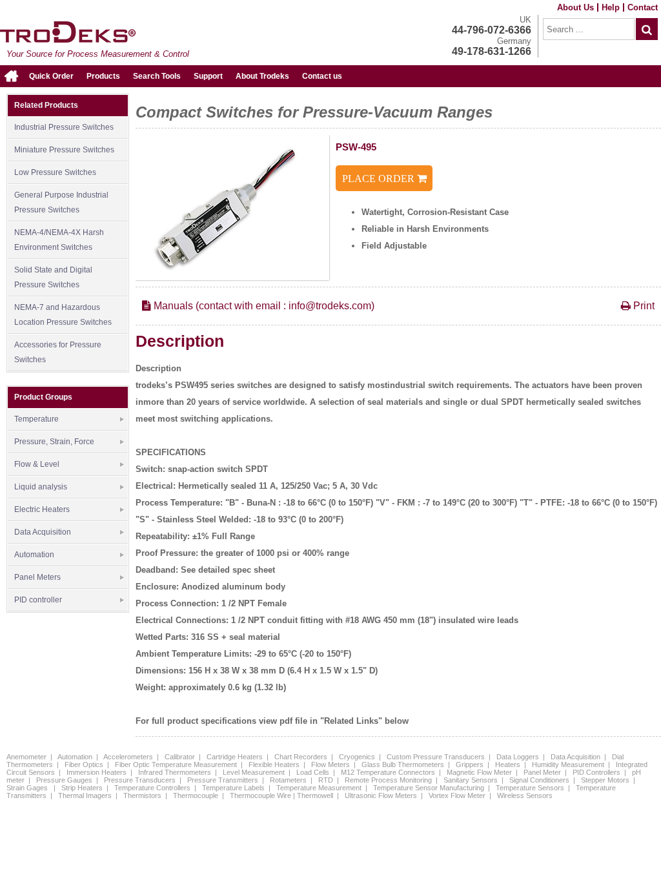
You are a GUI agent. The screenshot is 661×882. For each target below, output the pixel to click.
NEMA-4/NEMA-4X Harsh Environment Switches (59, 240)
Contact (642, 7)
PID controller (38, 599)
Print (643, 305)
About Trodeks (262, 76)
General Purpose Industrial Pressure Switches (61, 202)
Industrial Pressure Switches (64, 127)
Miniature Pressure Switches (64, 149)
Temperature (36, 419)
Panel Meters (37, 577)
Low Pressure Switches (55, 172)
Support (208, 76)
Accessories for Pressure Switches (57, 352)
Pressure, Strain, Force (54, 441)
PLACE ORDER (379, 178)
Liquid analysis (40, 486)
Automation (34, 554)
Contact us (322, 76)
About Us (575, 7)
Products (103, 76)
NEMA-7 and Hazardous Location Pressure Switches (63, 315)
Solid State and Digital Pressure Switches (53, 277)
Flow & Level (36, 464)
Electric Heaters (42, 509)
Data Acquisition (42, 532)
